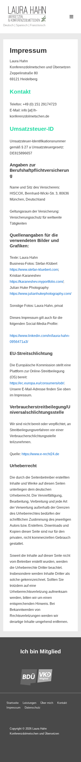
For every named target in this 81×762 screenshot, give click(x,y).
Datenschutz (32, 707)
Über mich (46, 702)
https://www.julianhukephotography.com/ (40, 293)
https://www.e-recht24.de (40, 454)
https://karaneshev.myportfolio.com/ (36, 281)
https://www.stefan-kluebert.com (34, 269)
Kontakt (62, 702)
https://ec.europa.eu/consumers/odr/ (37, 383)
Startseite (12, 702)
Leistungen (29, 702)
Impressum (13, 707)
